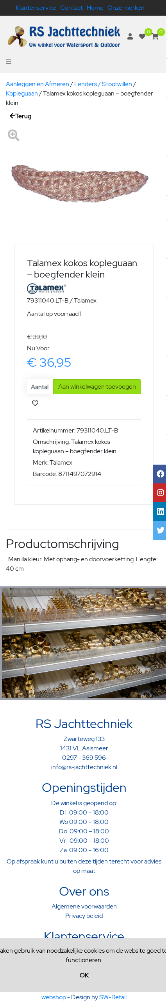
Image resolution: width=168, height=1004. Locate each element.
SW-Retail (113, 997)
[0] (142, 36)
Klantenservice (36, 8)
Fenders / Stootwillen (103, 84)
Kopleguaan (22, 93)
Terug (23, 116)
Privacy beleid (84, 916)
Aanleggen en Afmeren (37, 84)
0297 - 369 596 (84, 757)
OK (84, 975)
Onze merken (126, 8)
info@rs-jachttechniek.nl (84, 767)
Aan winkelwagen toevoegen (97, 386)
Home (95, 8)
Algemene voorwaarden (84, 906)
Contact (71, 8)
